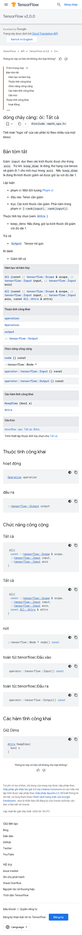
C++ (56, 51)
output (9, 332)
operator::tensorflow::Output (27, 381)
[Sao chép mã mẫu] (76, 472)
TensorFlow (9, 51)
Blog (5, 830)
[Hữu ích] (60, 59)
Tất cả (53, 436)
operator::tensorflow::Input (26, 371)
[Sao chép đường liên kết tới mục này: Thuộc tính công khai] (51, 452)
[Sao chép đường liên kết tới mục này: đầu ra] (19, 492)
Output (16, 243)
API (22, 51)
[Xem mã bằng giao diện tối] (70, 472)
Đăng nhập (70, 4)
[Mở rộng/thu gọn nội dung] (27, 68)
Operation (12, 325)
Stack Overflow (12, 883)
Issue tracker (10, 870)
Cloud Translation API (45, 33)
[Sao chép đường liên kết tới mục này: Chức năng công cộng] (53, 525)
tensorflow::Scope (40, 277)
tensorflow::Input (18, 280)
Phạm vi (47, 190)
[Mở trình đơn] (6, 4)
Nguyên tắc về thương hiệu (19, 889)
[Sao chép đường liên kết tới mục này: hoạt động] (26, 464)
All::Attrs (31, 299)
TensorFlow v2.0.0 (19, 16)
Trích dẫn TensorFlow (16, 895)
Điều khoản (9, 909)
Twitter (7, 848)
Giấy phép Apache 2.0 (47, 793)
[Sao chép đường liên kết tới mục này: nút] (13, 629)
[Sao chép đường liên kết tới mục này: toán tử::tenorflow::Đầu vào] (56, 657)
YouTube (8, 854)
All (7, 277)
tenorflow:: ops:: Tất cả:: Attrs (22, 429)
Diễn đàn (8, 836)
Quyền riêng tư (28, 909)
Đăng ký (58, 917)
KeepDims (11, 403)
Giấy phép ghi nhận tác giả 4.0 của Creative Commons (32, 789)
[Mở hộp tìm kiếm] (59, 4)
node (8, 358)
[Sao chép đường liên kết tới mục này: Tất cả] (19, 537)
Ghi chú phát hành (14, 877)
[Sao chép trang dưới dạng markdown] (19, 124)
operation (12, 318)
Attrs (41, 216)
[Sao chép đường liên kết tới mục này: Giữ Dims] (24, 730)
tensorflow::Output (23, 338)
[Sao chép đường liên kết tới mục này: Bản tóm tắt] (31, 152)
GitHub (7, 842)
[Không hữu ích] (66, 59)
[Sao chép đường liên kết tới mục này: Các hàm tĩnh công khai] (56, 719)
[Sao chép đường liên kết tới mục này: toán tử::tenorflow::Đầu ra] (53, 686)
